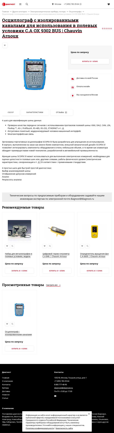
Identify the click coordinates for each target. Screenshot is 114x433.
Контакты (6, 384)
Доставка (6, 391)
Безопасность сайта (64, 428)
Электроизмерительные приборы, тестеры (48, 11)
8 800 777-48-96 (60, 384)
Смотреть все (52, 285)
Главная (5, 377)
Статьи (5, 398)
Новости (5, 394)
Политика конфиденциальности (40, 428)
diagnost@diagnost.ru (63, 388)
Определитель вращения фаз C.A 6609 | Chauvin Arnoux (94, 255)
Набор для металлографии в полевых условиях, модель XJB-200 (18, 256)
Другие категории (19, 11)
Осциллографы (75, 11)
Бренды (5, 388)
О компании (7, 381)
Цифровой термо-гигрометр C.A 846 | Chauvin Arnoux (56, 255)
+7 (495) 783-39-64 (71, 4)
